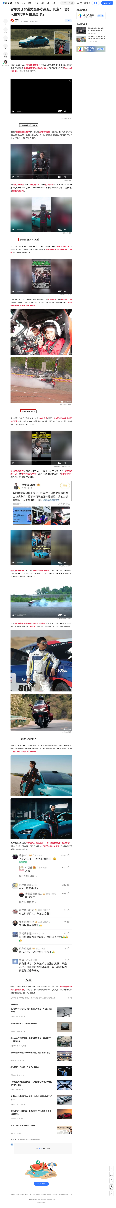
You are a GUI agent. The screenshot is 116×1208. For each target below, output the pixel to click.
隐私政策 (32, 1194)
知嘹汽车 (13, 1046)
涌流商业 (13, 1075)
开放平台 (38, 1194)
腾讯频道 (66, 1194)
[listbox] (41, 1068)
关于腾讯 (13, 1194)
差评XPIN (13, 1060)
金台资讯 (13, 1133)
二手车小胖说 (14, 1016)
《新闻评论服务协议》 (35, 1139)
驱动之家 (13, 1118)
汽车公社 (13, 1031)
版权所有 (44, 1202)
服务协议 (27, 1194)
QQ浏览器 (60, 1194)
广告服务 (43, 1194)
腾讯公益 (54, 1194)
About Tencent (20, 1194)
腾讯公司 (39, 1202)
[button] (100, 15)
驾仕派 (12, 1089)
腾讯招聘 (49, 1194)
